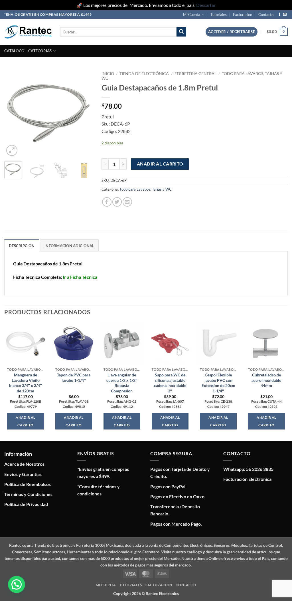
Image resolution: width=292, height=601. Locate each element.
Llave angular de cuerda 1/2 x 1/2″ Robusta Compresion (121, 382)
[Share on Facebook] (106, 202)
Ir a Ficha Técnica (80, 277)
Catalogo (14, 51)
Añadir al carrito (160, 163)
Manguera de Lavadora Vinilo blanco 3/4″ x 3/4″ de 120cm (25, 382)
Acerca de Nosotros (24, 464)
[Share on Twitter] (117, 202)
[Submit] (181, 32)
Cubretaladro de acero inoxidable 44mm (266, 380)
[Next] (84, 113)
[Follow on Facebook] (279, 15)
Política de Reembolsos (27, 484)
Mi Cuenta (191, 14)
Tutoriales (218, 14)
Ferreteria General (195, 73)
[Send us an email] (285, 15)
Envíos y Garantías (23, 474)
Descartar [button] (206, 5)
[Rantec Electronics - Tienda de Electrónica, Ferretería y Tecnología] (28, 32)
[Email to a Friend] (127, 202)
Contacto (265, 14)
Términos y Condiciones (28, 494)
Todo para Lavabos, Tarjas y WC (145, 189)
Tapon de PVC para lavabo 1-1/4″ (73, 377)
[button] (231, 32)
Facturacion (242, 14)
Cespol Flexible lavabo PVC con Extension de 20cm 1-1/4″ (218, 382)
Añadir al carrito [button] (25, 421)
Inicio (108, 73)
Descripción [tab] (22, 245)
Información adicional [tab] (69, 245)
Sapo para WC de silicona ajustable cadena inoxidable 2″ (170, 382)
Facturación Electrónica (247, 479)
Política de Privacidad (26, 504)
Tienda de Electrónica (144, 73)
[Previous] (13, 113)
